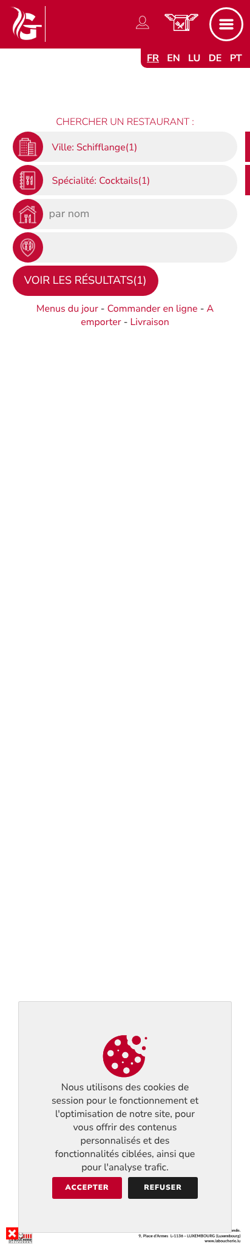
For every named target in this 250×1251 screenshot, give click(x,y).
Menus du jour (67, 308)
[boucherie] (125, 1241)
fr (153, 58)
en (173, 58)
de (215, 58)
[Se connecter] (142, 29)
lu (194, 58)
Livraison (149, 322)
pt (236, 58)
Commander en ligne (152, 308)
